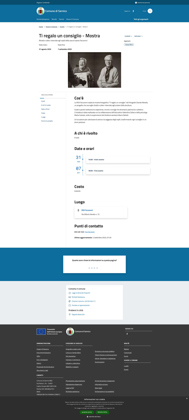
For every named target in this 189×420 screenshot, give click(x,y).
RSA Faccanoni (87, 210)
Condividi (127, 36)
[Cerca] (150, 11)
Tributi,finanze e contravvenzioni (106, 355)
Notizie (126, 349)
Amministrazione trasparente (105, 381)
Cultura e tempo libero (73, 352)
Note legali (98, 388)
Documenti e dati (42, 370)
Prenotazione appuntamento (75, 381)
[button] (94, 417)
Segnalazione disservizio (74, 384)
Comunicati (128, 352)
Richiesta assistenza (72, 391)
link (113, 408)
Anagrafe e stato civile (73, 349)
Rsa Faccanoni (90, 232)
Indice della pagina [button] (47, 95)
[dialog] (94, 408)
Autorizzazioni (99, 362)
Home (41, 27)
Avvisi (126, 356)
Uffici (38, 356)
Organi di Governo (43, 349)
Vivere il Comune (52, 27)
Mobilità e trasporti (72, 367)
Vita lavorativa (71, 356)
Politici (39, 363)
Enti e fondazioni (42, 360)
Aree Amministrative (44, 352)
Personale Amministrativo (45, 367)
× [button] (187, 398)
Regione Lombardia (43, 2)
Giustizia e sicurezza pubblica (104, 351)
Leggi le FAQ (70, 388)
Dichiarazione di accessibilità (104, 391)
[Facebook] (132, 11)
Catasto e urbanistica (73, 363)
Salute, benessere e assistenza (105, 358)
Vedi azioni (137, 36)
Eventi (62, 27)
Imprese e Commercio (73, 360)
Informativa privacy (101, 384)
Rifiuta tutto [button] (102, 412)
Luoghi (126, 366)
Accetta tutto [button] (87, 412)
